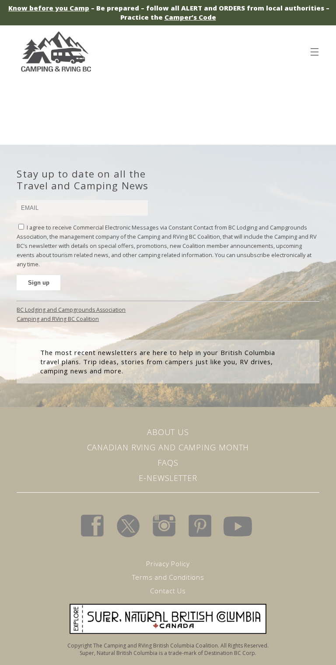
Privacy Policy (168, 563)
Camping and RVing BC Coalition (58, 319)
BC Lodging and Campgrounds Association (71, 309)
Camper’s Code (190, 17)
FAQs (168, 462)
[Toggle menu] (314, 50)
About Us (168, 432)
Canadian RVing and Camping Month (168, 447)
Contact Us (168, 590)
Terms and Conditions (168, 577)
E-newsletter (168, 478)
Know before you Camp (48, 7)
